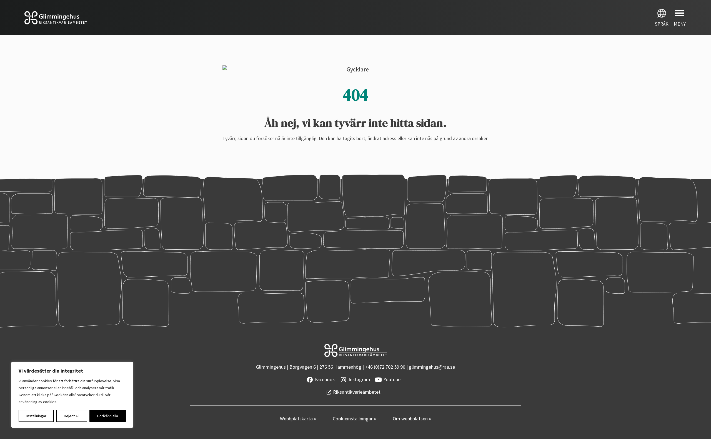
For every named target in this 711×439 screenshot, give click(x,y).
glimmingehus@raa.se (432, 367)
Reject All (71, 415)
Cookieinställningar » (354, 418)
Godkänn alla (107, 415)
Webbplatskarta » (298, 418)
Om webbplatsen (411, 418)
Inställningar (36, 415)
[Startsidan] (178, 17)
